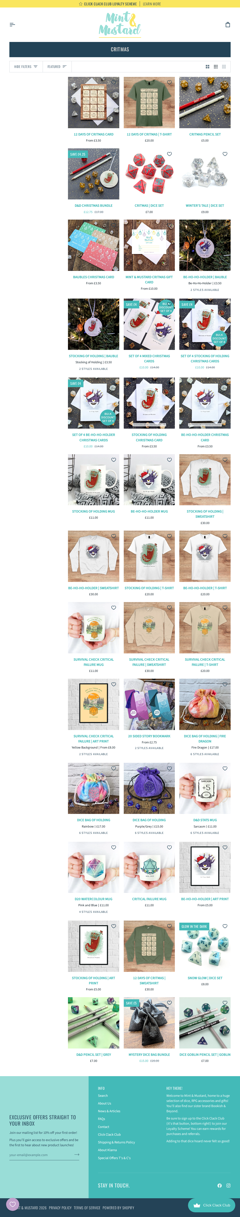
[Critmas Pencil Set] (205, 102)
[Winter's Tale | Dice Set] (205, 174)
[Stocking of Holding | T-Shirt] (149, 556)
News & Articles (109, 1111)
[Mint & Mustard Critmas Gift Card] (149, 245)
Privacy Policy (60, 1207)
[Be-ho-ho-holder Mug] (149, 480)
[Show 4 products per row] (225, 66)
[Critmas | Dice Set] (149, 174)
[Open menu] (16, 24)
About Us (104, 1103)
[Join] (75, 1154)
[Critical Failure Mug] (149, 867)
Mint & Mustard (26, 1207)
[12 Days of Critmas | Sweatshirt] (149, 946)
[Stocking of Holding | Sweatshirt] (205, 480)
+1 (222, 754)
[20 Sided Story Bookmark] (149, 704)
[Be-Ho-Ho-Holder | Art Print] (205, 867)
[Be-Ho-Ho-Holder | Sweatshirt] (93, 556)
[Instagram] (228, 1185)
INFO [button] (101, 1088)
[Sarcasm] (187, 834)
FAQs (101, 1118)
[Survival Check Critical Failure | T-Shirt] (205, 627)
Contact (103, 1126)
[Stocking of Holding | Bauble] (93, 324)
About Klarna (107, 1150)
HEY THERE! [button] (174, 1088)
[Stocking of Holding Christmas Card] (149, 403)
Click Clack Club (109, 1134)
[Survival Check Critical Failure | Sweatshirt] (149, 627)
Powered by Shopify (118, 1207)
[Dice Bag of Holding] (93, 788)
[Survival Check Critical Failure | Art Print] (93, 704)
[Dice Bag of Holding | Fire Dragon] (205, 704)
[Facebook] (220, 1185)
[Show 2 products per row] (207, 66)
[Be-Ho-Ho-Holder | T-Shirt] (205, 556)
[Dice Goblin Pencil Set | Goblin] (205, 1022)
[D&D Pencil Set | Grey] (93, 1022)
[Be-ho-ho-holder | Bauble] (205, 245)
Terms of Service (87, 1207)
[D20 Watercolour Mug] (93, 867)
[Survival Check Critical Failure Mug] (93, 627)
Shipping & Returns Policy (116, 1142)
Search (103, 1095)
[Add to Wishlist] (113, 82)
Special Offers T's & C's (114, 1158)
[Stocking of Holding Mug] (93, 480)
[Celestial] (187, 755)
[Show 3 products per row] (216, 66)
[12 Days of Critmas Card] (93, 102)
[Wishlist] (12, 1204)
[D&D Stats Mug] (205, 788)
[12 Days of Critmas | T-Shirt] (149, 102)
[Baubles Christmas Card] (93, 245)
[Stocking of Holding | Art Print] (93, 946)
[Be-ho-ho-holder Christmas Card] (205, 403)
